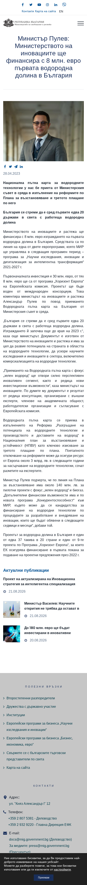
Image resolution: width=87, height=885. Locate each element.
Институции (16, 715)
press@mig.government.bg (49, 846)
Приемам (43, 877)
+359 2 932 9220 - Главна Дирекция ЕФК (39, 824)
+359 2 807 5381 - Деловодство (32, 818)
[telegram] (16, 166)
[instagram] (47, 4)
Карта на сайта (45, 11)
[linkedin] (55, 4)
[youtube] (39, 4)
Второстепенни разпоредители (31, 698)
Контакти (28, 11)
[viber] (64, 5)
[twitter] (31, 4)
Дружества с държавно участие (31, 706)
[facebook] (22, 4)
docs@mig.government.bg (28, 839)
